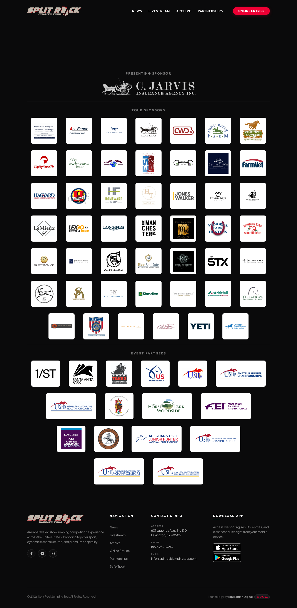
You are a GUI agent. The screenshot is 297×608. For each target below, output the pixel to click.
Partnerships (210, 11)
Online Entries (251, 11)
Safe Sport (117, 566)
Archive (183, 11)
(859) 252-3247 (162, 547)
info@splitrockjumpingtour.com (174, 558)
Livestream (159, 11)
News (137, 11)
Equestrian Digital (240, 596)
